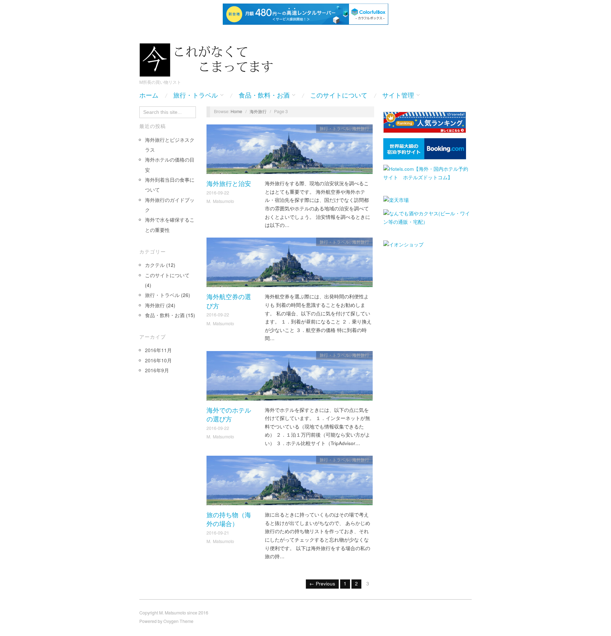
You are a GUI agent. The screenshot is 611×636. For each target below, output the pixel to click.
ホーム (148, 95)
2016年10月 (158, 360)
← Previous (322, 583)
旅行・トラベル (195, 95)
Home (236, 111)
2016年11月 (158, 350)
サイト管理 (398, 95)
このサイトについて (338, 95)
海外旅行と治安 (228, 184)
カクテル (155, 265)
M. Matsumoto (220, 201)
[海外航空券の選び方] (289, 264)
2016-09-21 (217, 533)
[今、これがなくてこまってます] (210, 58)
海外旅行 (155, 305)
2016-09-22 (217, 192)
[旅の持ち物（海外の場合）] (289, 482)
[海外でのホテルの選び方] (289, 377)
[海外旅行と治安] (289, 151)
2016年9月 (157, 370)
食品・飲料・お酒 (264, 95)
